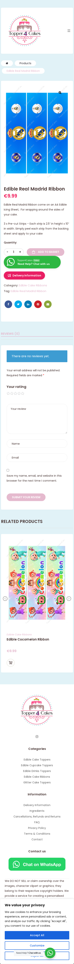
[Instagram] (37, 736)
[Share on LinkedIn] (28, 304)
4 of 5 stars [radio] (19, 393)
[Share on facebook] (8, 304)
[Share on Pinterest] (38, 304)
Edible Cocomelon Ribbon (28, 639)
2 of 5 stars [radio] (12, 393)
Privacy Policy (37, 828)
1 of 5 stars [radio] (8, 393)
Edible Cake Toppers (37, 759)
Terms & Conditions (37, 834)
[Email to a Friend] (48, 304)
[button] (60, 92)
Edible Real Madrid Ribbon (28, 291)
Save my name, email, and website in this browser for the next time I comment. (34, 478)
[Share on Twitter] (18, 304)
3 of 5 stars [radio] (15, 393)
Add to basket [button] (11, 663)
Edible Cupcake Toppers (37, 765)
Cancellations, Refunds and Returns (37, 816)
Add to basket (48, 252)
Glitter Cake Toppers (37, 782)
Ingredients (37, 811)
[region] (37, 931)
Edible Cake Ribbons (33, 285)
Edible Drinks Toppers (37, 771)
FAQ (37, 822)
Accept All (37, 935)
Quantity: (10, 242)
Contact (37, 839)
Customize (37, 945)
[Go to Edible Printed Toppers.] (7, 63)
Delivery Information (37, 805)
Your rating (16, 386)
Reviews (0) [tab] (10, 333)
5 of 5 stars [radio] (22, 393)
